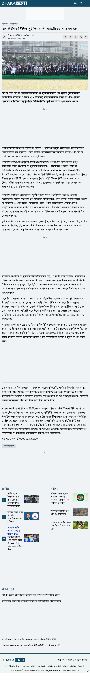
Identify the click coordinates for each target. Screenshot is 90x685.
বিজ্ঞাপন (81, 666)
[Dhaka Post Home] (13, 660)
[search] (81, 3)
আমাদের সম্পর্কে (54, 666)
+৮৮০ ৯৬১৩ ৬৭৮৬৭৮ (70, 670)
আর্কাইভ (73, 666)
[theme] (75, 3)
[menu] (86, 3)
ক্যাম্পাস (5, 24)
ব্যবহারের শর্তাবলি (28, 666)
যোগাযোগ (42, 666)
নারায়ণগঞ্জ (14, 24)
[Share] (65, 37)
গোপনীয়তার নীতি (12, 666)
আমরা (65, 666)
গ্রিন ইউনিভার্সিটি (9, 446)
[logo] (14, 3)
